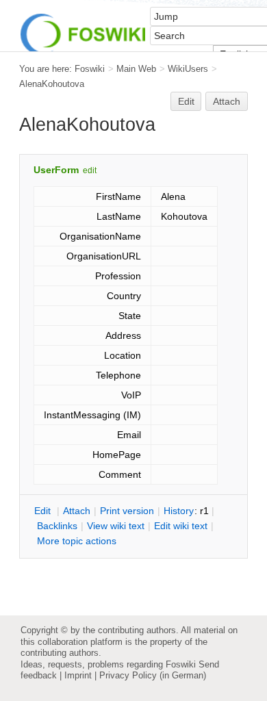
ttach (76, 510)
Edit (186, 101)
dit (43, 510)
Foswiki (90, 69)
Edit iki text (180, 525)
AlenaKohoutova (51, 84)
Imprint (78, 675)
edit (90, 170)
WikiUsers (188, 69)
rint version (127, 510)
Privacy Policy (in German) (152, 675)
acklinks (57, 525)
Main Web (136, 69)
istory (179, 510)
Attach (226, 101)
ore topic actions (76, 540)
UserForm (56, 169)
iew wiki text (115, 525)
